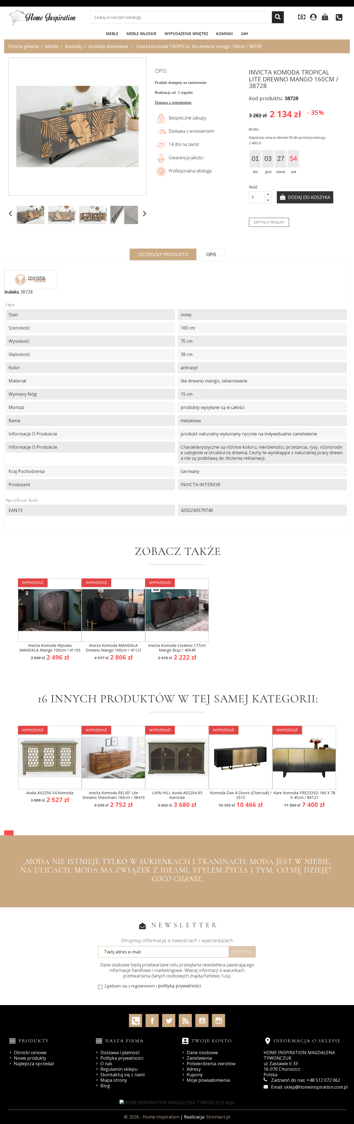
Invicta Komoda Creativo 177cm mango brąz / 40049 (177, 648)
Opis (211, 254)
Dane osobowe (202, 1052)
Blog (105, 1086)
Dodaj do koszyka (308, 197)
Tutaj (225, 976)
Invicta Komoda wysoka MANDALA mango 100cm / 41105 (49, 648)
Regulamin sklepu (118, 1069)
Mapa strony (113, 1080)
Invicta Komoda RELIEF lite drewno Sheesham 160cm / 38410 (113, 795)
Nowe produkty (30, 1058)
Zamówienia (199, 1058)
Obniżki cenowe (30, 1052)
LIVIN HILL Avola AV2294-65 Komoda (177, 795)
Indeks (11, 292)
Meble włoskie (141, 33)
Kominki (224, 33)
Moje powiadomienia (208, 1080)
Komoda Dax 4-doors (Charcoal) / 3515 (241, 795)
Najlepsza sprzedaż (34, 1064)
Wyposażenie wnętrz (186, 33)
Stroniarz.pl (218, 1117)
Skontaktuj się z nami (122, 1075)
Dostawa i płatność (120, 1052)
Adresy (194, 1069)
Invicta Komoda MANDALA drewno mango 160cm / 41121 (113, 648)
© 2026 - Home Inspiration (152, 1117)
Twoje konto (211, 1041)
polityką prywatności (179, 986)
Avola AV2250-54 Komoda (49, 792)
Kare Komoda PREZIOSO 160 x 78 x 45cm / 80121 (304, 795)
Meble (112, 33)
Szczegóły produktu (163, 254)
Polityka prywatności (121, 1058)
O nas (106, 1064)
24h (244, 33)
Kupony (195, 1075)
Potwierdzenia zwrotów (211, 1064)
